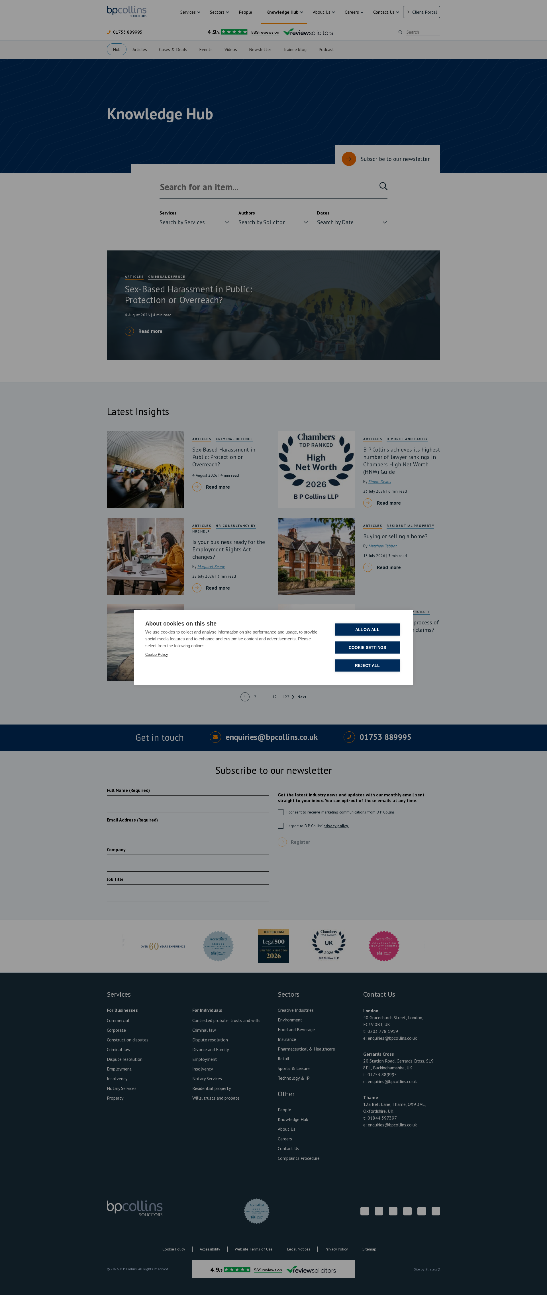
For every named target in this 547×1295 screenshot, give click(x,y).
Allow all (367, 630)
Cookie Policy (156, 654)
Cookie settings (367, 648)
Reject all (367, 665)
